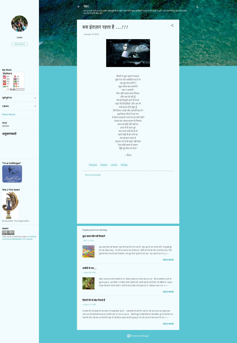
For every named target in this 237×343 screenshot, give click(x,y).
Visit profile (19, 44)
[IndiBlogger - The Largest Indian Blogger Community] (12, 182)
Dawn (19, 37)
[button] (172, 26)
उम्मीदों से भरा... (89, 268)
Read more (168, 260)
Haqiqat (103, 165)
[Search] (197, 7)
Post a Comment (93, 175)
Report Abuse (8, 114)
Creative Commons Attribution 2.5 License (19, 237)
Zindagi (124, 165)
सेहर (86, 6)
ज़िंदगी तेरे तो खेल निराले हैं (93, 300)
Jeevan (114, 165)
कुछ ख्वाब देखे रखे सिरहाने (93, 236)
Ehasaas (93, 165)
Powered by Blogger (139, 336)
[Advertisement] (190, 61)
